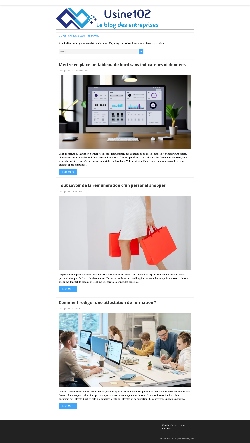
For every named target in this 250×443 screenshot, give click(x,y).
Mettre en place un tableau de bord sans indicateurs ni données (122, 64)
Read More (68, 171)
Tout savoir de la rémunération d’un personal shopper (112, 185)
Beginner (178, 439)
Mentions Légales (170, 425)
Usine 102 (169, 439)
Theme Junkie (189, 439)
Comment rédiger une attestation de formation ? (107, 302)
